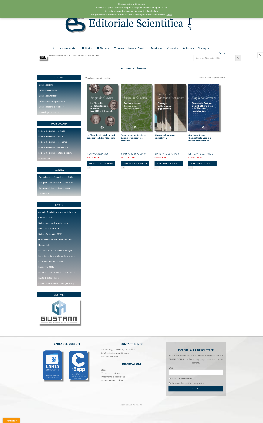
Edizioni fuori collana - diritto (51, 136)
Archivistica (59, 177)
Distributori (157, 48)
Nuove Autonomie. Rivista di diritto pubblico (57, 272)
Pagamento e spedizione (113, 376)
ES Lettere (119, 48)
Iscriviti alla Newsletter (181, 378)
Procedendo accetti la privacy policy (187, 383)
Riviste (103, 48)
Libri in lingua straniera (49, 112)
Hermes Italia (44, 245)
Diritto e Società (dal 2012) (50, 234)
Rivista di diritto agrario (48, 278)
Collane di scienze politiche (51, 101)
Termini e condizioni (110, 373)
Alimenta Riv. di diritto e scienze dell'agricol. (57, 212)
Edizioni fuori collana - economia (52, 142)
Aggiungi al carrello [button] (101, 163)
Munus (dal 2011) (46, 267)
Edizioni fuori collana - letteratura (53, 147)
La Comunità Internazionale (50, 261)
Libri (87, 48)
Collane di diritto (46, 85)
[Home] (53, 48)
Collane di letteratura (48, 95)
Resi (103, 369)
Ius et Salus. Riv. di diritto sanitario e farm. (56, 256)
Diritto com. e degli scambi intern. (53, 223)
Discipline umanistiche (49, 182)
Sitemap (202, 48)
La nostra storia (66, 48)
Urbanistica (44, 193)
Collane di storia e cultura (50, 106)
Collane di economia (48, 90)
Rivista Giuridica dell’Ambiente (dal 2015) (56, 283)
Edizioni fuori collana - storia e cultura (55, 153)
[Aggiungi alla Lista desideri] (89, 167)
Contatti (171, 48)
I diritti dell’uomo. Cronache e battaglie (55, 250)
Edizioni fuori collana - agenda (51, 131)
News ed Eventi (136, 48)
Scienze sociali (64, 188)
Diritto (70, 177)
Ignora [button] (169, 14)
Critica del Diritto (45, 217)
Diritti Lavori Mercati (47, 228)
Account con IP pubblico (112, 380)
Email (171, 368)
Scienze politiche (46, 188)
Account (190, 48)
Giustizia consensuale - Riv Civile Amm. (55, 239)
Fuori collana (44, 158)
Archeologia (44, 177)
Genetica (69, 182)
